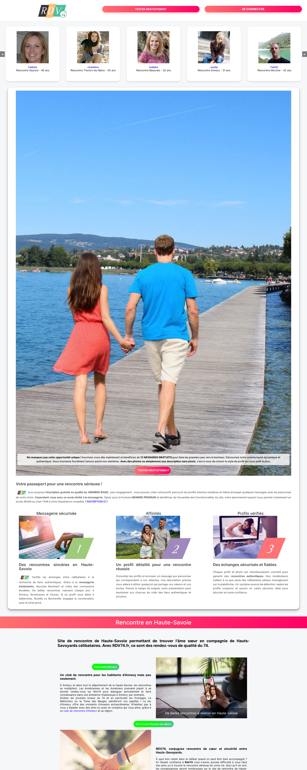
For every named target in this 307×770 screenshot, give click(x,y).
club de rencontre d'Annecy (80, 710)
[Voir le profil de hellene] (33, 45)
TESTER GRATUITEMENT (151, 9)
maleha (153, 67)
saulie (214, 67)
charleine (93, 67)
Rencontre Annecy (105, 666)
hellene (32, 67)
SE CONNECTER (253, 9)
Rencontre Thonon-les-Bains (153, 724)
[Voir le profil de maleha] (153, 45)
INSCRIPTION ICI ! (97, 501)
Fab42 (274, 67)
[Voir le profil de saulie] (214, 45)
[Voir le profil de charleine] (93, 45)
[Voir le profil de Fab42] (274, 45)
